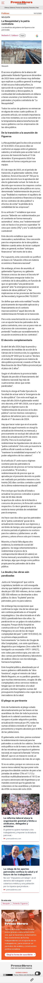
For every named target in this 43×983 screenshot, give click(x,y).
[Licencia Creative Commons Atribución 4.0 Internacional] (8, 975)
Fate (37, 7)
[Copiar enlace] (32, 980)
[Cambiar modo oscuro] (38, 973)
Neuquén (6, 903)
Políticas (5, 13)
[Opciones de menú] (21, 977)
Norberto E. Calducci (9, 35)
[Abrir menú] (2, 3)
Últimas (6, 7)
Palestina (32, 7)
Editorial (12, 7)
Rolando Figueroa (20, 903)
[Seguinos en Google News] (36, 36)
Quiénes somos (21, 972)
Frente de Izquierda (22, 7)
